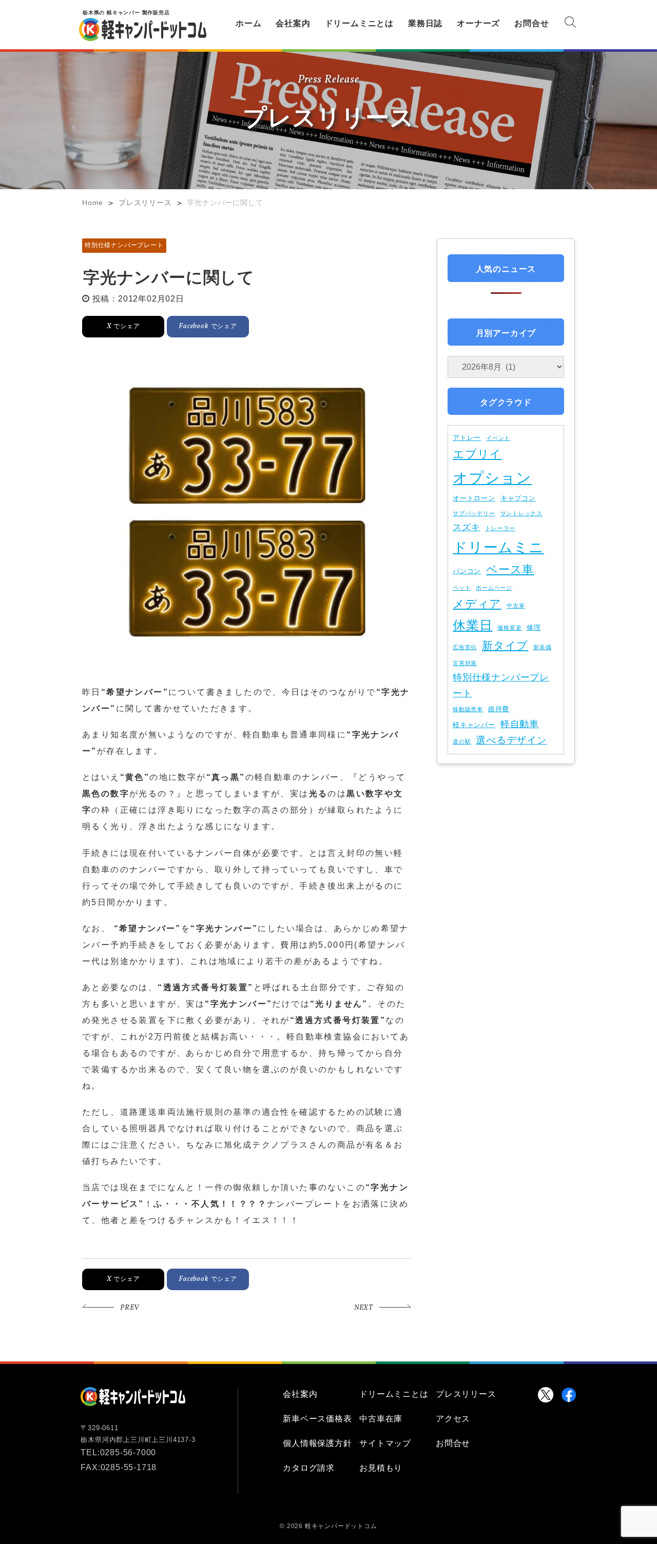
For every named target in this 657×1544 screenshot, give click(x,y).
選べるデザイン (511, 740)
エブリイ (477, 454)
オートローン (474, 498)
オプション (492, 477)
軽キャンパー (474, 725)
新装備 (542, 647)
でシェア (123, 326)
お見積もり (380, 1467)
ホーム (248, 23)
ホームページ (494, 588)
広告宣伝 (465, 647)
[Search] (570, 24)
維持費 (498, 709)
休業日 (472, 625)
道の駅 (462, 741)
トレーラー (500, 528)
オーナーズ (478, 23)
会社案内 (293, 23)
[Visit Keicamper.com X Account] (545, 1394)
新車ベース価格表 (317, 1418)
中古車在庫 (380, 1418)
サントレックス (521, 513)
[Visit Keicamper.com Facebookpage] (568, 1394)
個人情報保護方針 (317, 1443)
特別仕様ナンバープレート (124, 245)
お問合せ (531, 23)
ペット (462, 588)
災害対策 (465, 663)
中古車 (516, 606)
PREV (129, 1308)
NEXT (363, 1308)
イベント (498, 438)
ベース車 (510, 569)
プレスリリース (466, 1394)
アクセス (453, 1418)
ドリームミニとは (359, 23)
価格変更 (509, 628)
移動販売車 (468, 709)
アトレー (467, 438)
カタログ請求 (309, 1467)
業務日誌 (425, 23)
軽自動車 (519, 724)
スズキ (466, 527)
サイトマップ (385, 1443)
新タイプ (505, 645)
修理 (534, 627)
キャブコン (518, 498)
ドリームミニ (498, 547)
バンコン (467, 571)
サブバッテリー (474, 513)
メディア (477, 603)
